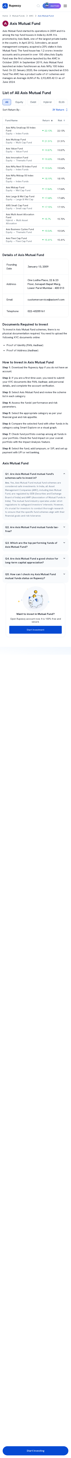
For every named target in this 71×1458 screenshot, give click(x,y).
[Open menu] (65, 6)
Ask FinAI (55, 6)
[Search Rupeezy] (38, 6)
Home (5, 16)
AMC (31, 16)
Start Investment (35, 629)
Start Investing (35, 1450)
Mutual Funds (18, 16)
